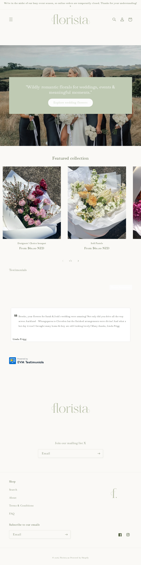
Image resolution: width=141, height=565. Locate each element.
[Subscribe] (99, 453)
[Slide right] (78, 261)
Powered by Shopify (79, 558)
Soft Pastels (97, 243)
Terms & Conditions (21, 505)
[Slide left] (63, 261)
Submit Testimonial (120, 287)
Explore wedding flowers (70, 102)
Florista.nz (65, 558)
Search (13, 489)
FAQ (12, 513)
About (13, 497)
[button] (11, 19)
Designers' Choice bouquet (32, 243)
